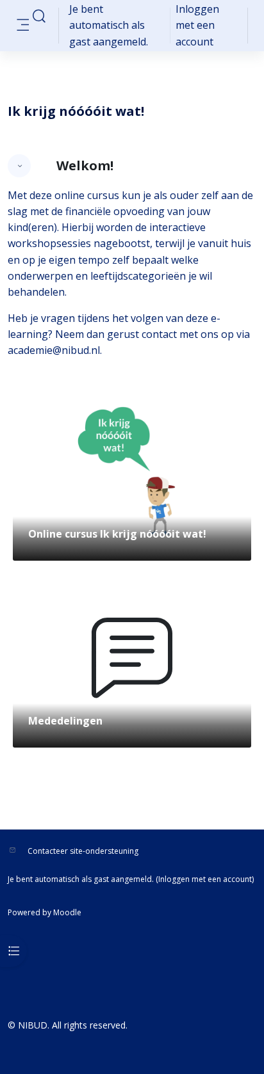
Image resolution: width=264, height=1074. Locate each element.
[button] (39, 16)
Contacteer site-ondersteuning (83, 851)
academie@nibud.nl (54, 350)
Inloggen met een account (197, 25)
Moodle (67, 912)
